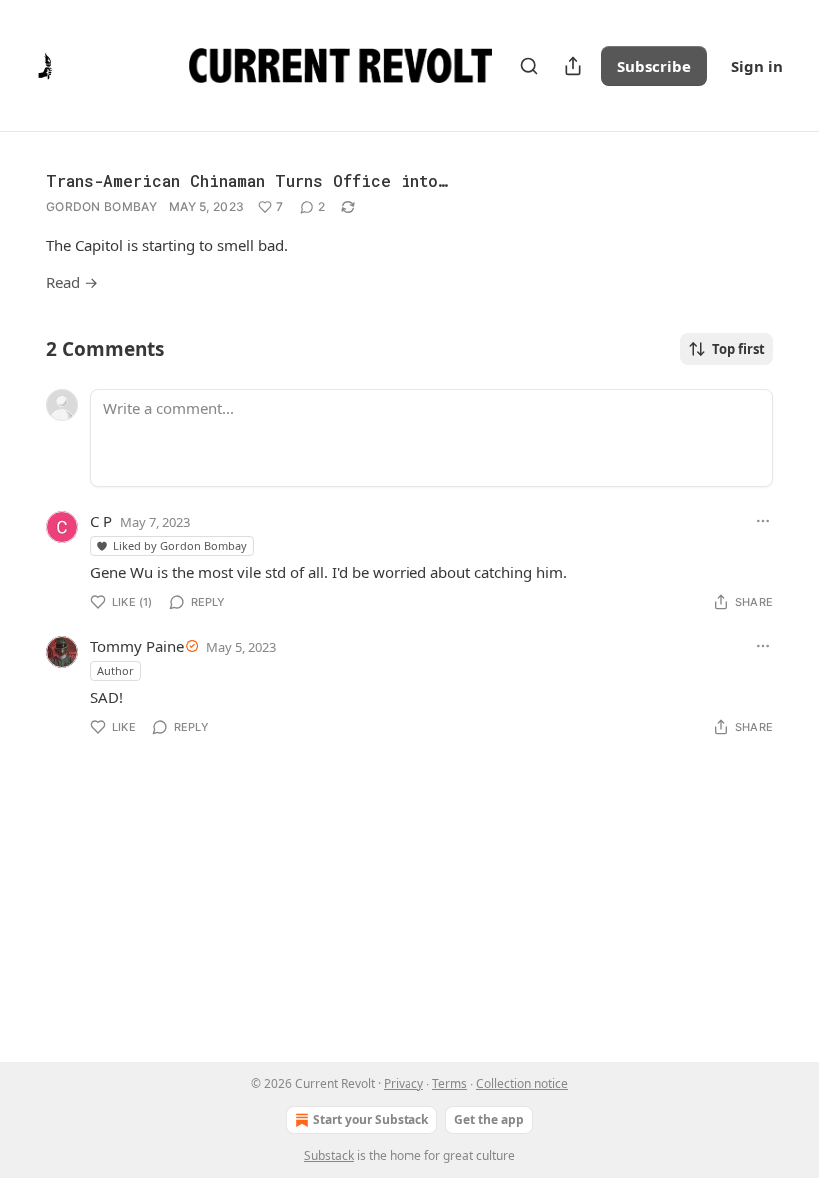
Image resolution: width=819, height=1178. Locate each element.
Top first (738, 349)
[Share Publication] (573, 66)
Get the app (489, 1119)
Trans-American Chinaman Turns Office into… (246, 180)
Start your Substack (370, 1119)
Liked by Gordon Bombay (180, 545)
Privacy (403, 1083)
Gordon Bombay (101, 206)
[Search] (529, 66)
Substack (329, 1155)
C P (101, 521)
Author (115, 670)
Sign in (757, 66)
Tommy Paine (137, 646)
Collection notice (522, 1083)
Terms (449, 1083)
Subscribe (654, 66)
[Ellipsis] (763, 521)
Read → (72, 282)
